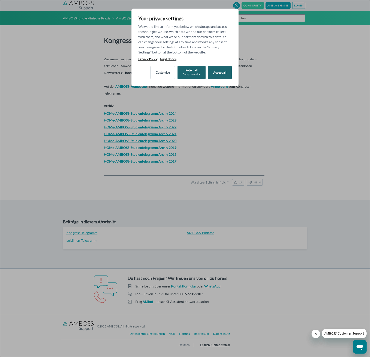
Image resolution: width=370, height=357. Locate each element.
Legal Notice (168, 59)
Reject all (191, 72)
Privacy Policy (147, 59)
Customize (163, 72)
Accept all (220, 72)
